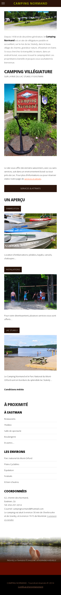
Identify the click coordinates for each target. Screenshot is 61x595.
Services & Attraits (30, 188)
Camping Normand (30, 3)
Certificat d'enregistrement (30, 586)
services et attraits (32, 178)
